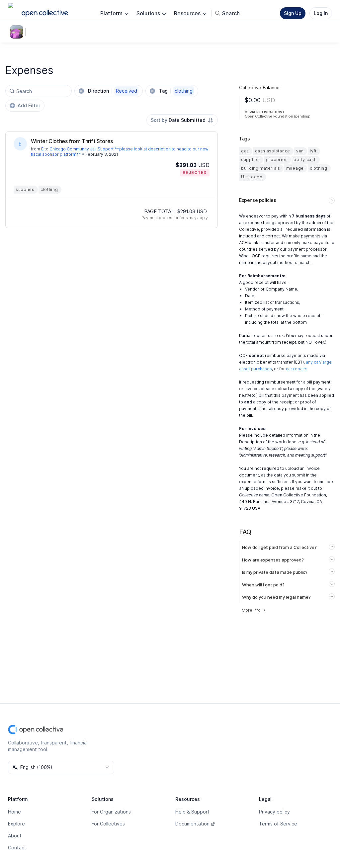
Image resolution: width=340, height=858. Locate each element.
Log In (321, 13)
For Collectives (108, 823)
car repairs (296, 368)
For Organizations (111, 812)
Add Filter (29, 105)
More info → (253, 610)
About (15, 835)
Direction (112, 91)
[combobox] (182, 120)
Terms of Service (278, 823)
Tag (176, 91)
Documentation (192, 823)
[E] (20, 143)
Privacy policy (274, 812)
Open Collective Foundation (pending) (277, 116)
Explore (16, 823)
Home (14, 812)
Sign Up (292, 13)
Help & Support (192, 812)
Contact (17, 847)
